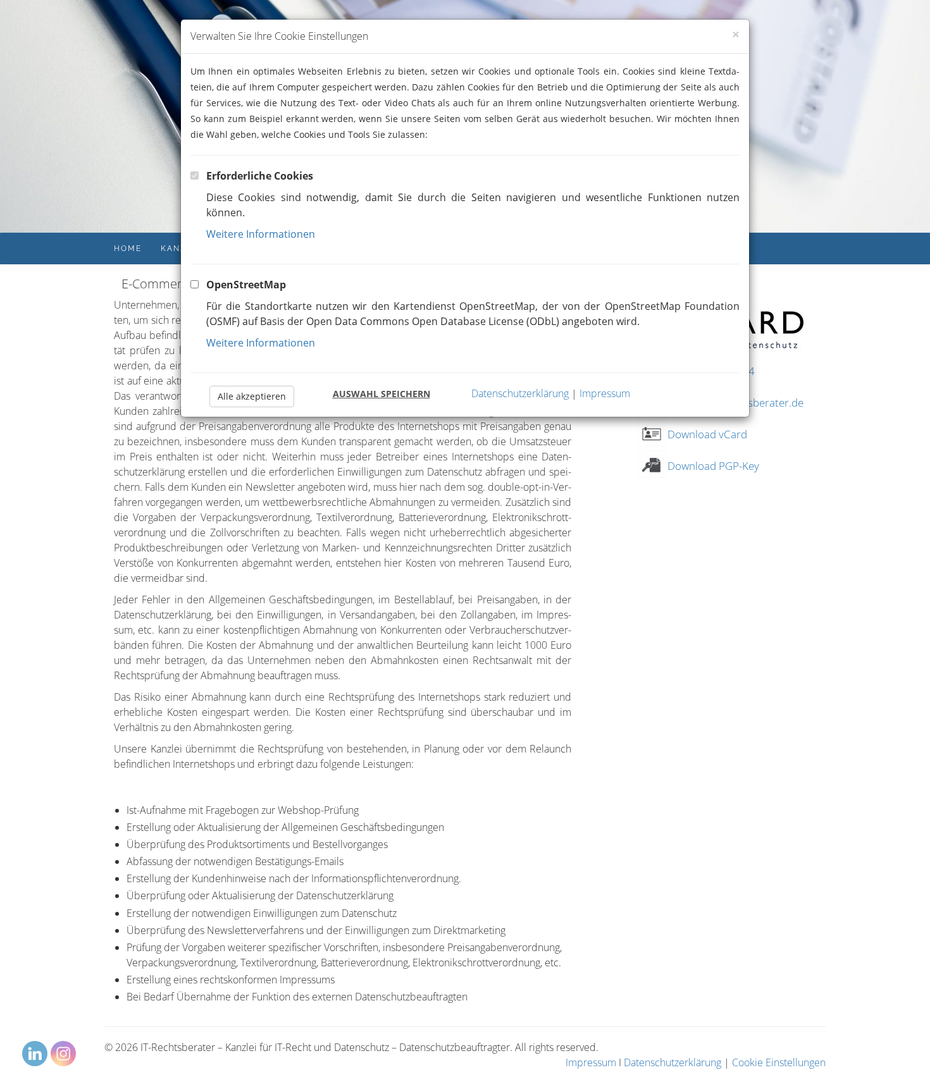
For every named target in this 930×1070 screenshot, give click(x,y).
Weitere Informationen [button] (260, 234)
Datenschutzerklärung (520, 393)
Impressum (605, 393)
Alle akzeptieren (252, 396)
